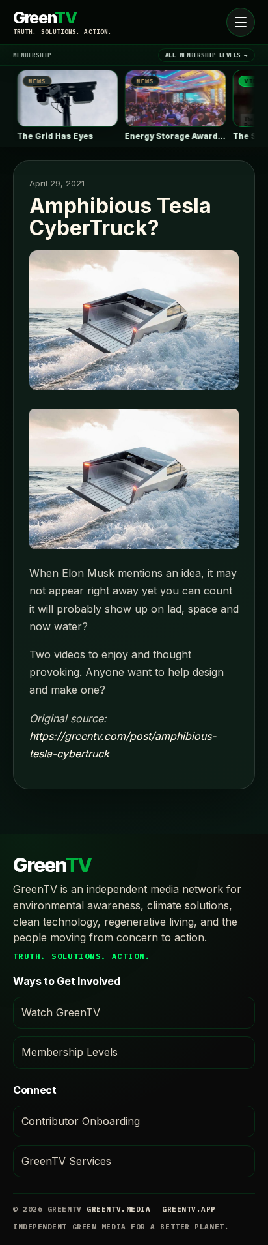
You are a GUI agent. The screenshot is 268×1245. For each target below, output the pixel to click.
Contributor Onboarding (80, 1121)
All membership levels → (206, 55)
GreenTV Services (66, 1160)
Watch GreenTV (60, 1012)
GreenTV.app (189, 1209)
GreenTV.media (118, 1209)
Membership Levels (69, 1052)
